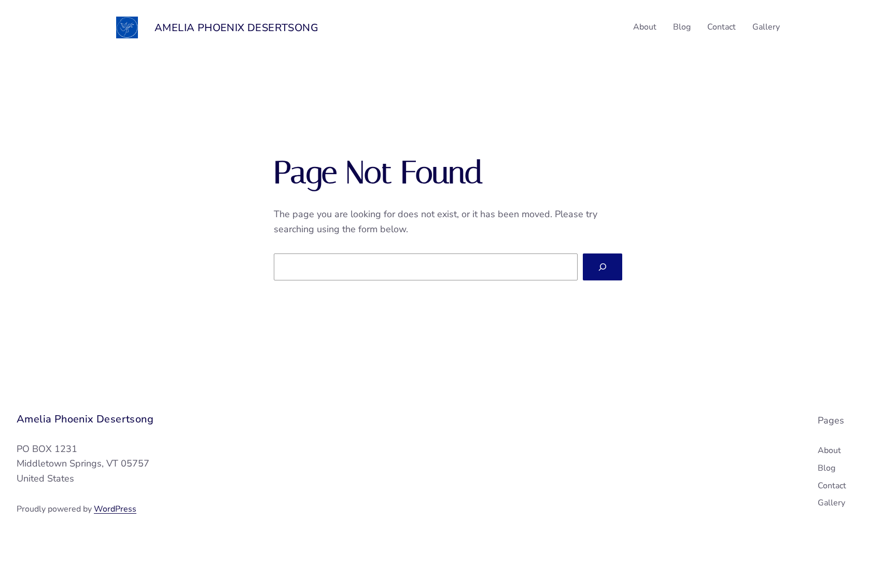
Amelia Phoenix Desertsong (236, 28)
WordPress (115, 509)
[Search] (602, 266)
